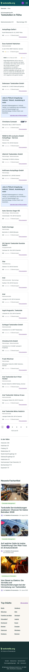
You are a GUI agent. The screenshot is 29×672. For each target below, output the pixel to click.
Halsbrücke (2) (5, 459)
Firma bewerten (23, 37)
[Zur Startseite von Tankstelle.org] (8, 3)
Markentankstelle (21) (7, 22)
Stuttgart (17, 615)
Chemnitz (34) (5, 443)
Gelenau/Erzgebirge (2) (8, 456)
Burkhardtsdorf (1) (6, 465)
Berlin (2, 608)
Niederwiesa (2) (5, 451)
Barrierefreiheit (21, 660)
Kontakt (7, 660)
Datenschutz (13, 660)
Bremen (3, 626)
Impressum (23, 663)
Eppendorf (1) (5, 467)
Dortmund (4, 623)
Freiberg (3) (4, 448)
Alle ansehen (24, 603)
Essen (16, 623)
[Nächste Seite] (26, 427)
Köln (16, 612)
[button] (22, 3)
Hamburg (17, 608)
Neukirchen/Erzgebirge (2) (8, 454)
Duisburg (3, 634)
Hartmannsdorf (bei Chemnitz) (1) (11, 462)
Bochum (17, 634)
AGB (18, 663)
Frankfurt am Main (6, 615)
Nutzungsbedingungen (10, 663)
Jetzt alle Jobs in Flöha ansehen (18, 115)
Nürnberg (17, 630)
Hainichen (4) (5, 445)
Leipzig (17, 619)
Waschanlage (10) (22, 22)
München (4, 612)
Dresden (17, 626)
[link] (14, 33)
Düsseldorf (4, 619)
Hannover (4, 630)
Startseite (3, 8)
